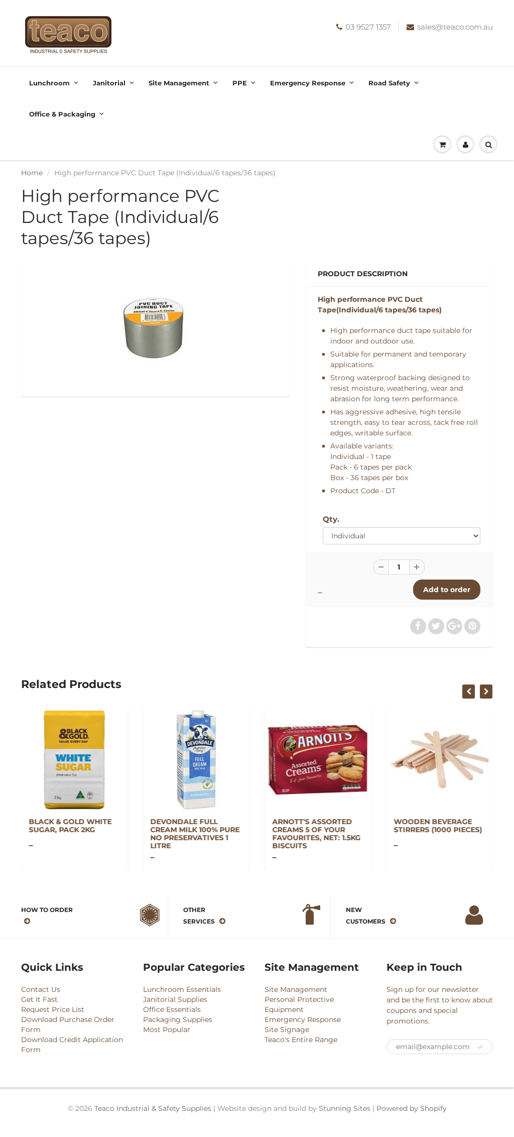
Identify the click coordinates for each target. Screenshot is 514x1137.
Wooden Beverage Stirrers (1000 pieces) (438, 825)
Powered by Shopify (411, 1108)
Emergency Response (307, 83)
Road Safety (389, 83)
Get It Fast (39, 999)
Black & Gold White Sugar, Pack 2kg (70, 825)
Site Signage (287, 1029)
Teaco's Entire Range (301, 1039)
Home (32, 172)
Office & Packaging (62, 114)
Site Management (179, 83)
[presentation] (468, 692)
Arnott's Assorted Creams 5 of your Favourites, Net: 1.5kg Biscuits (316, 833)
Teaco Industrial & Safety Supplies (152, 1108)
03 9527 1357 (368, 27)
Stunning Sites (344, 1108)
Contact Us (40, 989)
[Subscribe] (480, 1047)
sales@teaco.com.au (455, 27)
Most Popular (166, 1029)
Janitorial (109, 83)
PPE (239, 83)
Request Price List (52, 1009)
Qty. (331, 519)
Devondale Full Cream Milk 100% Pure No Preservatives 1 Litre (195, 833)
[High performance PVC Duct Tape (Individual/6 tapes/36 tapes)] (156, 327)
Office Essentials (172, 1009)
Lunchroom (49, 83)
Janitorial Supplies (175, 999)
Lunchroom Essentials (182, 989)
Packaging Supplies (177, 1019)
